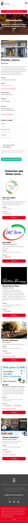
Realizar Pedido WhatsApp (12, 159)
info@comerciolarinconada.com (14, 495)
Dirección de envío (5, 129)
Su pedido (3, 135)
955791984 (17, 405)
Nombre (3, 123)
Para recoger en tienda (8, 145)
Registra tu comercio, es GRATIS (14, 11)
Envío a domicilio (7, 147)
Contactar (14, 217)
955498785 (8, 452)
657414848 (8, 311)
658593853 (8, 257)
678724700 (8, 405)
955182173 (8, 353)
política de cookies (9, 516)
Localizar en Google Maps (7, 114)
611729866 (6, 101)
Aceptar (14, 519)
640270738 (8, 213)
